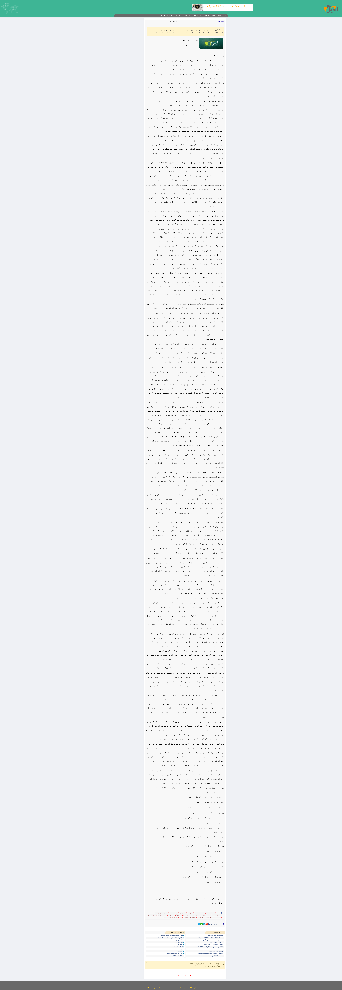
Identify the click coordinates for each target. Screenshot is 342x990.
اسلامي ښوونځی (188, 16)
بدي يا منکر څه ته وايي (178, 947)
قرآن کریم (220, 16)
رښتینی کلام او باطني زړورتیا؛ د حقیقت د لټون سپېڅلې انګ (210, 938)
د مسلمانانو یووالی (221, 21)
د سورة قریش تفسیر (179, 949)
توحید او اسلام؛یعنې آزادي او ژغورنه (161, 913)
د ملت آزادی (179, 915)
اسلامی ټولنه (190, 913)
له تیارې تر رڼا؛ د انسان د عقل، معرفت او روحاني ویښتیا (211, 949)
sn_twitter (199, 924)
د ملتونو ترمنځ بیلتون (151, 915)
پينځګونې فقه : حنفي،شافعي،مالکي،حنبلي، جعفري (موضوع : (170, 938)
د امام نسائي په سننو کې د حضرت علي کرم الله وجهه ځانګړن (210, 947)
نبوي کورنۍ (179, 16)
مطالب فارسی (165, 16)
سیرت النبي (201, 16)
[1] (164, 770)
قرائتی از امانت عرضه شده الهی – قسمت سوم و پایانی (171, 935)
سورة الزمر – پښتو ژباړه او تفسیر (216, 951)
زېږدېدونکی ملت (221, 24)
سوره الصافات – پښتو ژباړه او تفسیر (215, 935)
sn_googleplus (206, 924)
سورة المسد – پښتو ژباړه (178, 956)
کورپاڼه (225, 16)
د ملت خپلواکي (171, 915)
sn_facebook (209, 924)
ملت (180, 917)
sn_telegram (204, 924)
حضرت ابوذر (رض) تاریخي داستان (216, 956)
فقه (206, 16)
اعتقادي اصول (212, 16)
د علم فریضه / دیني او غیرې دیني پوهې (175, 953)
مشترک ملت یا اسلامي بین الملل (189, 917)
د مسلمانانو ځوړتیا (196, 915)
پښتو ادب (173, 16)
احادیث (194, 16)
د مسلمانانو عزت (187, 915)
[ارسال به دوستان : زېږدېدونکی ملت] (173, 21)
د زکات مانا (180, 951)
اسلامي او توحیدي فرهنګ (199, 913)
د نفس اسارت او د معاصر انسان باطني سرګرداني (213, 940)
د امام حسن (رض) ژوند (178, 940)
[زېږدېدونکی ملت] (211, 43)
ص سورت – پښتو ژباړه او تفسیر (216, 942)
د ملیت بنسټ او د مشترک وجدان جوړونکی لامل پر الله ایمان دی (209, 917)
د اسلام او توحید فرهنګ (216, 915)
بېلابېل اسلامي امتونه (173, 913)
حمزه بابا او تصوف (179, 942)
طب (159, 16)
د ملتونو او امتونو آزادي (162, 915)
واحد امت (175, 917)
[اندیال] (331, 9)
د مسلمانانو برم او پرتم (205, 915)
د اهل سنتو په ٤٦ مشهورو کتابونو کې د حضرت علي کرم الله (210, 953)
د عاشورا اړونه (180, 944)
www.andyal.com (210, 913)
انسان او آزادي (182, 913)
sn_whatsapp (201, 924)
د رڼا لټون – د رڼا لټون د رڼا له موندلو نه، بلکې (213, 944)
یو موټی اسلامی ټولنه (167, 917)
